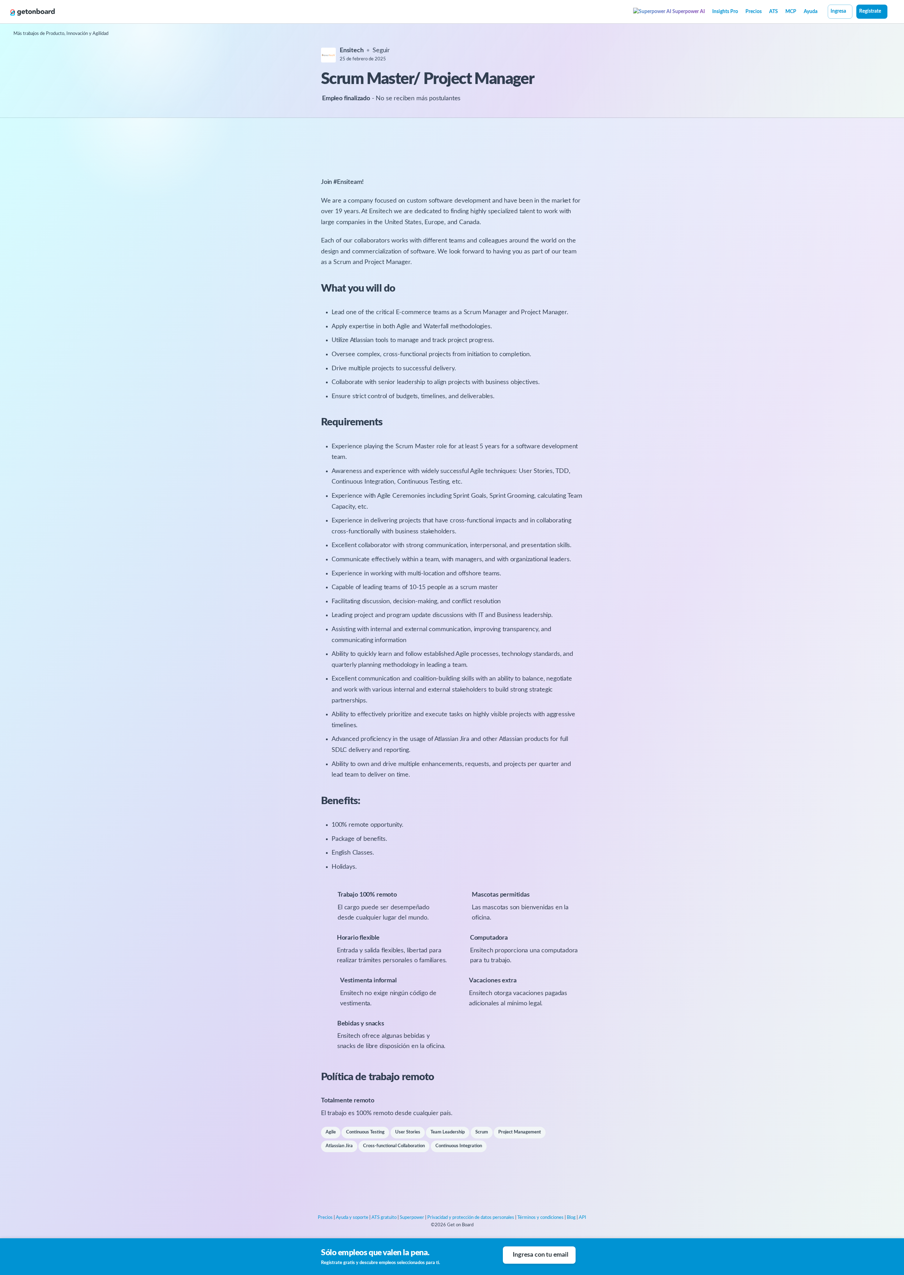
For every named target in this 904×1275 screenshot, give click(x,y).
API (582, 1217)
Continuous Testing (365, 1132)
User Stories (407, 1132)
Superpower (412, 1217)
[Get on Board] (32, 12)
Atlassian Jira (339, 1146)
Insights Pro (725, 11)
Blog (571, 1217)
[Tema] (891, 12)
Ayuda (810, 11)
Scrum (481, 1132)
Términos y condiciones (540, 1217)
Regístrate (870, 11)
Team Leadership (447, 1132)
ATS (773, 11)
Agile (331, 1132)
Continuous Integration (458, 1146)
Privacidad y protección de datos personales (470, 1217)
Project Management (519, 1132)
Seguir (381, 50)
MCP (790, 11)
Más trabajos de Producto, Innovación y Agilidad (60, 33)
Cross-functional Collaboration (394, 1146)
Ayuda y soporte (352, 1217)
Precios (753, 11)
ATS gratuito (384, 1217)
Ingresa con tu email (540, 1255)
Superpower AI (688, 11)
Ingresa (838, 11)
